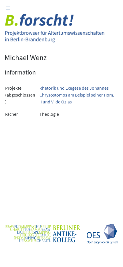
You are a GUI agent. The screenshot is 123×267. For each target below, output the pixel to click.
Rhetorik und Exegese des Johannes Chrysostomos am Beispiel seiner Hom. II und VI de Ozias (76, 95)
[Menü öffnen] (8, 8)
